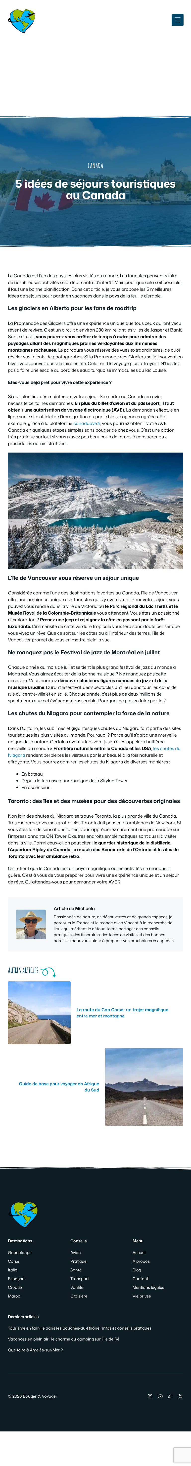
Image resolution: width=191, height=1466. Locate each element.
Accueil (139, 1252)
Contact (140, 1278)
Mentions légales (148, 1287)
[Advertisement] (95, 72)
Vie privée (142, 1296)
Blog (137, 1270)
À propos (141, 1261)
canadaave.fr (86, 423)
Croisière (78, 1296)
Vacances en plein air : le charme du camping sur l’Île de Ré (63, 1339)
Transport (79, 1278)
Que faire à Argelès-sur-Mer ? (35, 1350)
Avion (75, 1252)
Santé (76, 1270)
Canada (95, 165)
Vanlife (76, 1287)
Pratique (78, 1261)
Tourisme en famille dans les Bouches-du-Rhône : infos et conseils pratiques (79, 1328)
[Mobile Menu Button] (178, 20)
